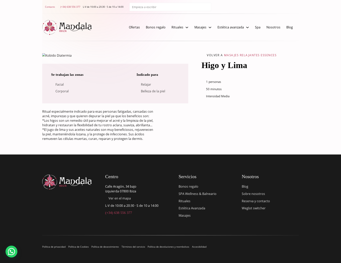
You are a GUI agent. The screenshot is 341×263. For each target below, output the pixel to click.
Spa (257, 27)
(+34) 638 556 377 (118, 213)
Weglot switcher (254, 208)
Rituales (177, 27)
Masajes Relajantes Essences (250, 55)
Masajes (200, 27)
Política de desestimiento (105, 246)
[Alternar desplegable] (186, 27)
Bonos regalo (156, 27)
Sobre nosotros (253, 194)
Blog (289, 27)
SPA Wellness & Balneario (197, 194)
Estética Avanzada (192, 208)
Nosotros (273, 27)
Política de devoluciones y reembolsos (168, 246)
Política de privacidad (54, 246)
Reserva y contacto (256, 201)
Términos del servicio (133, 246)
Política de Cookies (78, 246)
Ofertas (134, 27)
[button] (11, 251)
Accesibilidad (199, 246)
